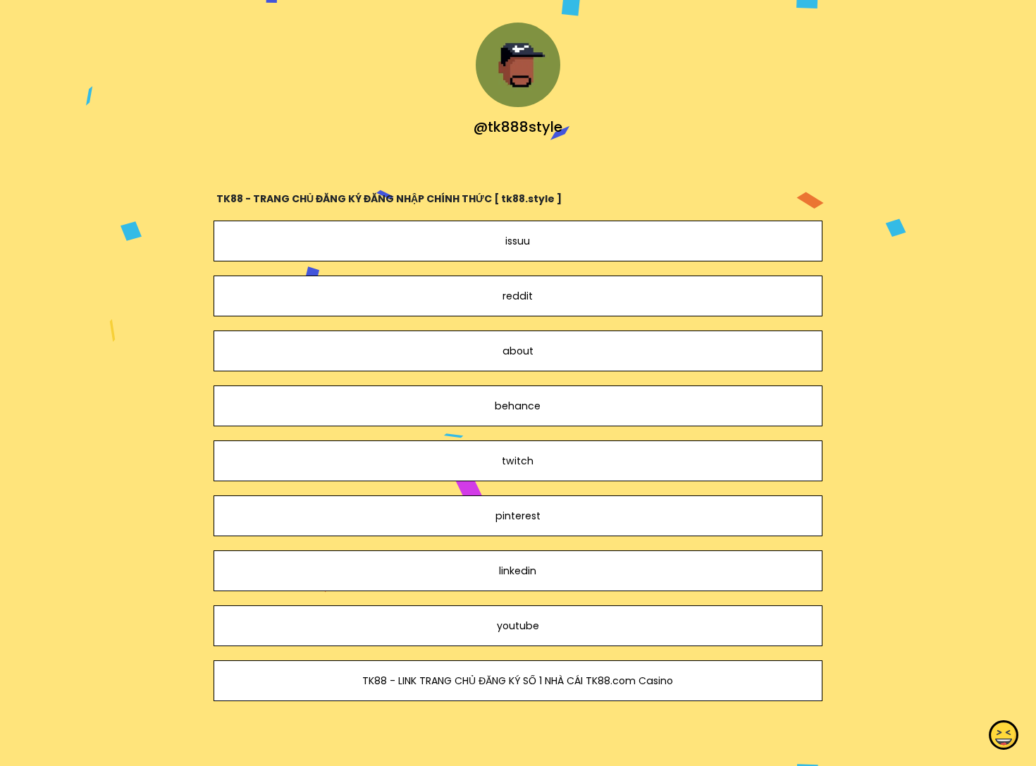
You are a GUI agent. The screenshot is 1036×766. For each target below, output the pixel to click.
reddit (517, 296)
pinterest (518, 516)
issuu (517, 241)
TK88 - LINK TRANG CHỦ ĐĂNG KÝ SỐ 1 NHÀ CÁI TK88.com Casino (517, 681)
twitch (518, 461)
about (518, 351)
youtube (518, 626)
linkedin (517, 571)
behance (518, 406)
